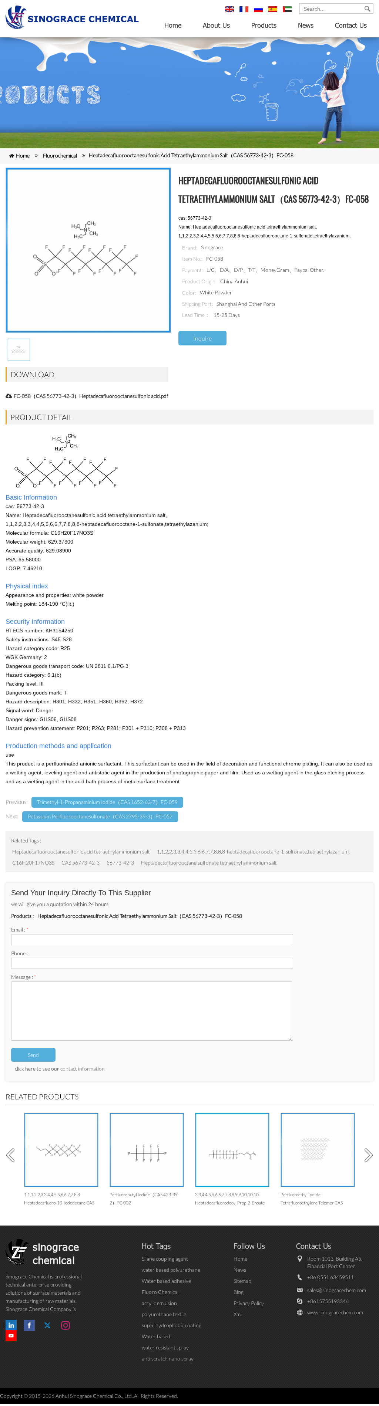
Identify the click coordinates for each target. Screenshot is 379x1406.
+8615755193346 (328, 1301)
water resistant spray (165, 1347)
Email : (19, 929)
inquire (202, 338)
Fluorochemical (60, 155)
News (305, 25)
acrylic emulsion (159, 1303)
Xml (238, 1314)
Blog (239, 1292)
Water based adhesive (166, 1281)
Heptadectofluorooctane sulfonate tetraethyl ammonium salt (209, 862)
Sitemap (242, 1281)
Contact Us (351, 25)
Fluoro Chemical (160, 1292)
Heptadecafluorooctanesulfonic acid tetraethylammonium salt (81, 851)
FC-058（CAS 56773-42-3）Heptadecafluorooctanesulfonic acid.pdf (91, 396)
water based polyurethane (171, 1270)
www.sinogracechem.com (335, 1312)
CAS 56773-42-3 (80, 862)
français (245, 12)
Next (366, 1155)
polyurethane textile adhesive (164, 1314)
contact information (82, 1068)
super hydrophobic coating (171, 1325)
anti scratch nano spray (168, 1358)
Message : (23, 977)
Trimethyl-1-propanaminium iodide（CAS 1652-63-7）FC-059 (107, 802)
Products (263, 25)
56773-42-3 (120, 862)
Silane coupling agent (165, 1258)
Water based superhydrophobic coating (171, 1336)
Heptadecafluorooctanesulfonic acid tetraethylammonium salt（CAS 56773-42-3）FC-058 (191, 155)
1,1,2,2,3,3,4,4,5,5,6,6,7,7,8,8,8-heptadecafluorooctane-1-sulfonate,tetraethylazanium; (253, 851)
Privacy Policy (249, 1303)
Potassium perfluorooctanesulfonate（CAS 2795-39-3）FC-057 (100, 816)
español (273, 12)
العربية (288, 12)
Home (172, 25)
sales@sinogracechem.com (336, 1290)
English (230, 12)
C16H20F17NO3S (33, 862)
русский (259, 12)
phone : (19, 953)
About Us (216, 25)
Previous (13, 1155)
